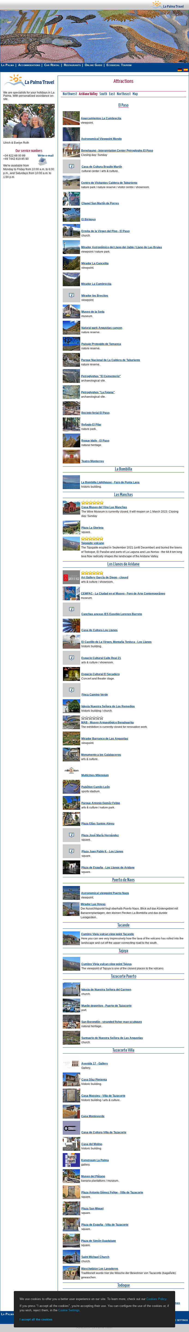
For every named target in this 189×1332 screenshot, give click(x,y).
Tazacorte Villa (123, 1050)
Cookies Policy (156, 1299)
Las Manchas (123, 495)
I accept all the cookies (36, 1319)
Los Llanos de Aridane (123, 564)
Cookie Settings (69, 1310)
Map (135, 94)
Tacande (123, 925)
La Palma (7, 65)
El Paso (123, 106)
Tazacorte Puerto (123, 977)
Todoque (123, 1286)
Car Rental (52, 65)
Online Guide (93, 65)
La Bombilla (123, 469)
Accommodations (29, 65)
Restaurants (72, 65)
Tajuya (123, 951)
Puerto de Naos (123, 880)
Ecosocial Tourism (119, 65)
